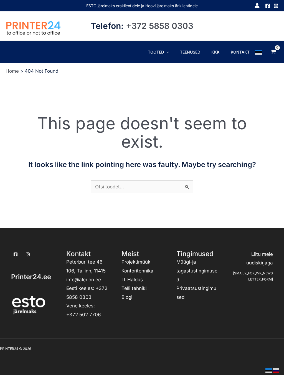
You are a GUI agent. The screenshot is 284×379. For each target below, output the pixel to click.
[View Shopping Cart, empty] (273, 52)
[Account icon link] (257, 5)
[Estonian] (258, 52)
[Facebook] (267, 5)
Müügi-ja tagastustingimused (196, 270)
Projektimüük (135, 262)
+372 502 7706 (83, 314)
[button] (166, 52)
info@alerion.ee (83, 279)
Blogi (126, 297)
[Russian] (276, 370)
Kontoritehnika (137, 271)
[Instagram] (275, 5)
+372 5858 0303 (159, 26)
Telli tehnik (133, 288)
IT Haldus (132, 279)
